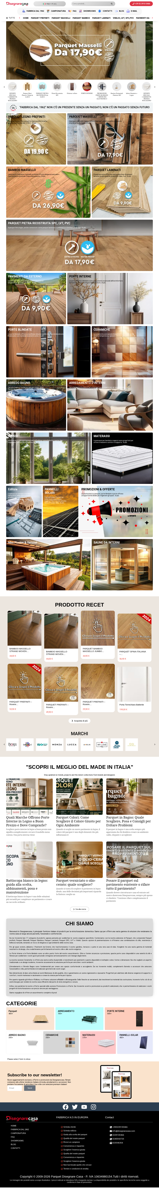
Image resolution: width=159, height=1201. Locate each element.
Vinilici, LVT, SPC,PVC (123, 18)
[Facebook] (65, 1107)
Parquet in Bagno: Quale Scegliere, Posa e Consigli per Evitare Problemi (128, 821)
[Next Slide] (149, 50)
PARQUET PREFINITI (40, 18)
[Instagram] (93, 1107)
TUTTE (12, 18)
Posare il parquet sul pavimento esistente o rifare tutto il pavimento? (128, 884)
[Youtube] (84, 1107)
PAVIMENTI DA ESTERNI (147, 18)
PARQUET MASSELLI (61, 18)
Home (26, 18)
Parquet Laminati (101, 18)
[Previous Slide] (9, 50)
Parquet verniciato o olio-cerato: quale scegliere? (76, 882)
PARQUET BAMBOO (81, 18)
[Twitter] (75, 1107)
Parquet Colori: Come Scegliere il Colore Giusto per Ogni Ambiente (78, 821)
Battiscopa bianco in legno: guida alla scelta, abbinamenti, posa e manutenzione (27, 886)
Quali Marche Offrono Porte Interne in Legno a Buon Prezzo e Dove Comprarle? (27, 821)
